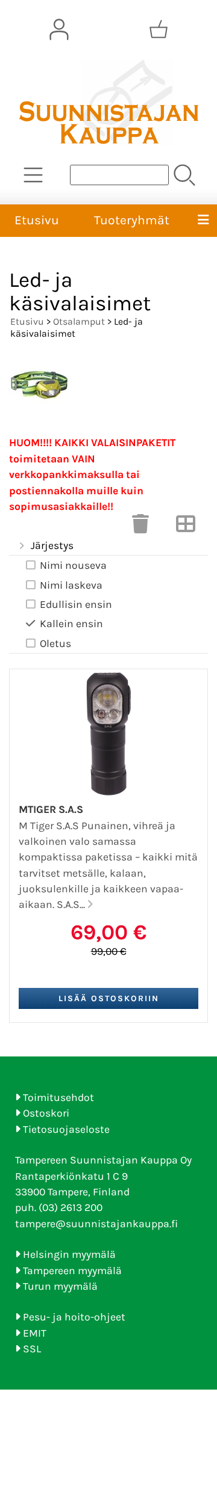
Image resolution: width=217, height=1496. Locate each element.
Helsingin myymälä (69, 1254)
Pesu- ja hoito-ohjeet (74, 1317)
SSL (32, 1349)
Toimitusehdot (58, 1097)
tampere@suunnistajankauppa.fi (96, 1224)
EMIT (34, 1333)
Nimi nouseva (73, 565)
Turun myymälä (60, 1286)
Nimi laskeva (71, 585)
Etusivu (36, 220)
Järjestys (52, 545)
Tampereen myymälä (72, 1271)
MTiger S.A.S (51, 809)
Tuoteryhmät (131, 220)
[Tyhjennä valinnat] (140, 527)
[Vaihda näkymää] (185, 527)
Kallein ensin (71, 624)
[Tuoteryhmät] (33, 175)
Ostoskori (46, 1113)
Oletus (55, 643)
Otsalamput (79, 321)
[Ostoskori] (158, 29)
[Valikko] (203, 220)
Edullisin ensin (76, 604)
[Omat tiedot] (59, 29)
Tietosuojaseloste (66, 1129)
